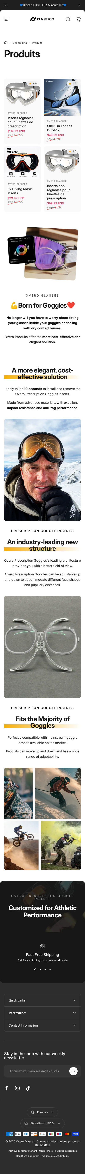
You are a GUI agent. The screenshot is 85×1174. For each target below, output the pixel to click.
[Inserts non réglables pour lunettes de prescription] (62, 161)
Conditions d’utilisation (27, 1156)
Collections (20, 42)
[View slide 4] (49, 969)
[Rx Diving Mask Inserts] (22, 162)
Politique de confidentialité (55, 1156)
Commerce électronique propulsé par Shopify (57, 1143)
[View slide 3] (44, 969)
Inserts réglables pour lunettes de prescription (20, 122)
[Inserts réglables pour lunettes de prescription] (22, 93)
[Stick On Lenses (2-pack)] (62, 97)
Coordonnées (46, 1151)
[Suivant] (79, 5)
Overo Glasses (17, 113)
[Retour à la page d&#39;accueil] (5, 42)
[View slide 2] (40, 969)
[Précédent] (5, 5)
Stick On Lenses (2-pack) (59, 128)
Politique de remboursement (22, 1151)
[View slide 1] (35, 969)
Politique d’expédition (66, 1151)
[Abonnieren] (73, 1071)
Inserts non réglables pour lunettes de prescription (58, 192)
